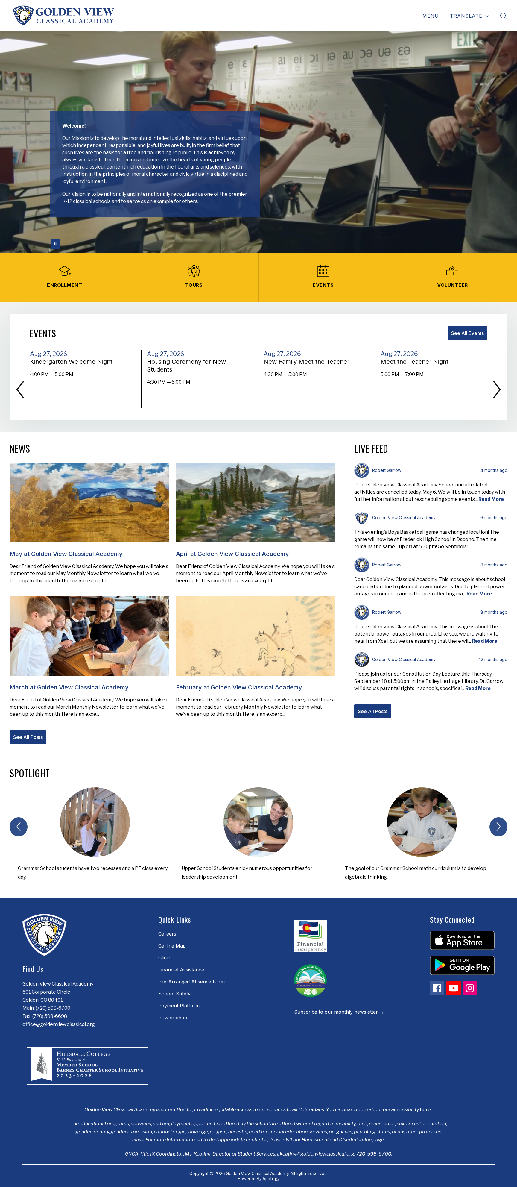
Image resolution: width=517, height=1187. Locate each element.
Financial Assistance (181, 970)
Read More (491, 499)
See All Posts (28, 737)
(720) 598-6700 (53, 1008)
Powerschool (173, 1018)
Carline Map (172, 946)
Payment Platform (179, 1006)
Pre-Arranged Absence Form (191, 982)
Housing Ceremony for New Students (186, 365)
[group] (95, 836)
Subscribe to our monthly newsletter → (339, 1012)
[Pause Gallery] (55, 244)
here (425, 1109)
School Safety (174, 994)
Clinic (164, 958)
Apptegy (270, 1178)
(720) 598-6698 (49, 1016)
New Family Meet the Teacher (308, 362)
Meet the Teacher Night (416, 362)
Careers (167, 934)
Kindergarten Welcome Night (73, 362)
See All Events (467, 333)
